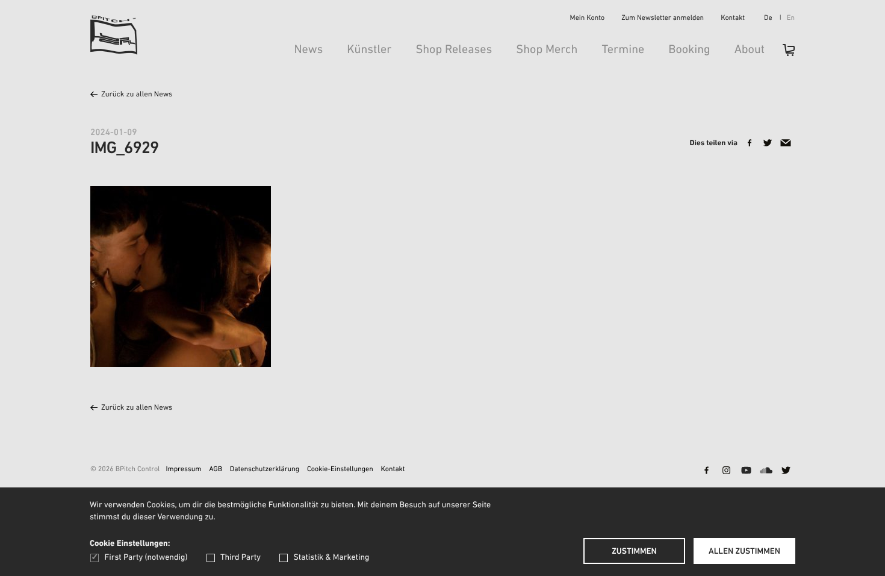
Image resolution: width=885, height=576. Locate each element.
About (749, 50)
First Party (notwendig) (146, 558)
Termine (622, 50)
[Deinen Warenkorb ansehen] (783, 53)
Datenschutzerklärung (264, 470)
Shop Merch (546, 50)
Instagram (726, 471)
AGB (215, 470)
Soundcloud (766, 471)
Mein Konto (587, 18)
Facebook (706, 471)
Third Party (240, 558)
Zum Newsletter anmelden (662, 18)
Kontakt (733, 18)
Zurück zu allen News (136, 94)
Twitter (786, 471)
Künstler (369, 50)
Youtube (746, 471)
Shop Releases (453, 50)
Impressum (183, 470)
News (308, 50)
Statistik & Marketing (331, 558)
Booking (689, 50)
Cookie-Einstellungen (340, 470)
